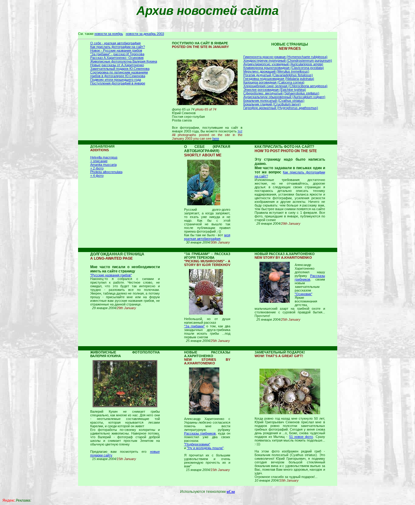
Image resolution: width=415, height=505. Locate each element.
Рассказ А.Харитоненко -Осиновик (117, 58)
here (215, 138)
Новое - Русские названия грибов (116, 50)
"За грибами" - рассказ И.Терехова (117, 54)
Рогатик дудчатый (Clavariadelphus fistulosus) (278, 75)
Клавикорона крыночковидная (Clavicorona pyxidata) (283, 68)
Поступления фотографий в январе (117, 83)
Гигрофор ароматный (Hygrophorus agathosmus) (280, 108)
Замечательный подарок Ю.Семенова (119, 68)
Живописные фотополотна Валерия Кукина (123, 61)
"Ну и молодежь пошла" (205, 448)
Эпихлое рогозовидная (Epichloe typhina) (274, 89)
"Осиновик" (303, 294)
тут (240, 131)
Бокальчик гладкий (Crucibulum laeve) (272, 104)
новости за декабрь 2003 (145, 34)
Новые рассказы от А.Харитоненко (117, 65)
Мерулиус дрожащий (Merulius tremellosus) (276, 71)
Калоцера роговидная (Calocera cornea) (273, 82)
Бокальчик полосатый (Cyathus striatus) (273, 100)
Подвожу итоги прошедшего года (115, 79)
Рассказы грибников (310, 277)
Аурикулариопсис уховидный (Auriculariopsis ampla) (283, 64)
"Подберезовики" (197, 444)
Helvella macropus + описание (104, 159)
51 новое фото (301, 436)
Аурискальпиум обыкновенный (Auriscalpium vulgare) (284, 97)
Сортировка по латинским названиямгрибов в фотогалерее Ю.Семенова (119, 74)
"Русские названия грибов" (111, 275)
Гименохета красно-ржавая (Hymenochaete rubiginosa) (285, 57)
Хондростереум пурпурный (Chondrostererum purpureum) (287, 60)
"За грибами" (194, 326)
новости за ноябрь (108, 34)
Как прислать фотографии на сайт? (117, 47)
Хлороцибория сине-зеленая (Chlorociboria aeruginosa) (285, 86)
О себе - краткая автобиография (115, 43)
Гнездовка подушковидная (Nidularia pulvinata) (278, 78)
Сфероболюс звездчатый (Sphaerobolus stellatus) (281, 93)
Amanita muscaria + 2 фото (103, 166)
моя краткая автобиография (207, 237)
